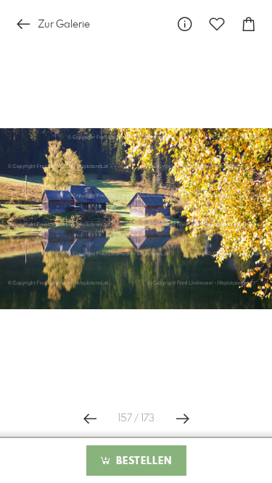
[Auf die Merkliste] (217, 24)
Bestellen (142, 461)
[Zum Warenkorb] (248, 24)
